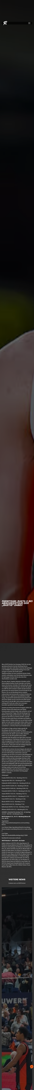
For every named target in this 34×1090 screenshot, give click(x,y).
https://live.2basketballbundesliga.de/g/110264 (15, 835)
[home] (5, 23)
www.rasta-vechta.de (15, 838)
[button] (29, 23)
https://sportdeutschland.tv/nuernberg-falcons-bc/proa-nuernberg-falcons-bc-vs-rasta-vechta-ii (17, 829)
